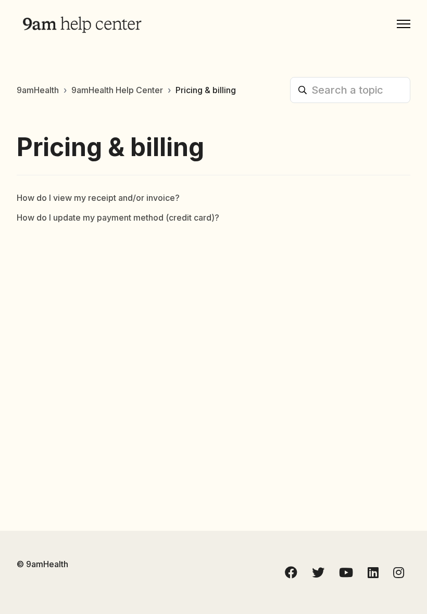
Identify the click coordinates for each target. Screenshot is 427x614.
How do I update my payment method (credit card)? (118, 217)
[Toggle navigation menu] (404, 24)
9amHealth (38, 90)
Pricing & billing (205, 90)
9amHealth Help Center (117, 90)
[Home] (81, 23)
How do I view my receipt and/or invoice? (98, 198)
